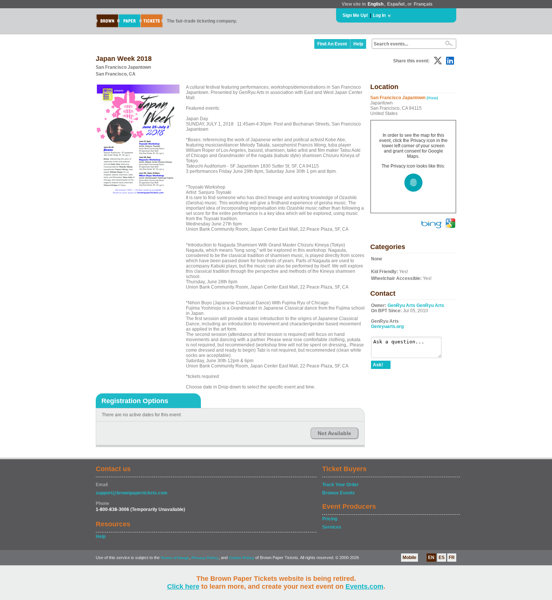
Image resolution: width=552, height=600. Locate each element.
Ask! (378, 364)
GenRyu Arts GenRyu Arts (416, 305)
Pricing (329, 518)
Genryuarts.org (387, 326)
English (375, 4)
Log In (379, 15)
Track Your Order (340, 484)
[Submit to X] (437, 61)
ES (442, 557)
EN (431, 557)
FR (452, 557)
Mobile (409, 557)
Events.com (364, 586)
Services (331, 527)
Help (358, 44)
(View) (432, 98)
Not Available (334, 433)
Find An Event (332, 44)
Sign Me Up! (355, 15)
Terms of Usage (175, 558)
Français (423, 4)
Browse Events (338, 493)
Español (395, 4)
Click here (183, 586)
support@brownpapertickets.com (131, 493)
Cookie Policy (241, 558)
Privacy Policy (205, 558)
